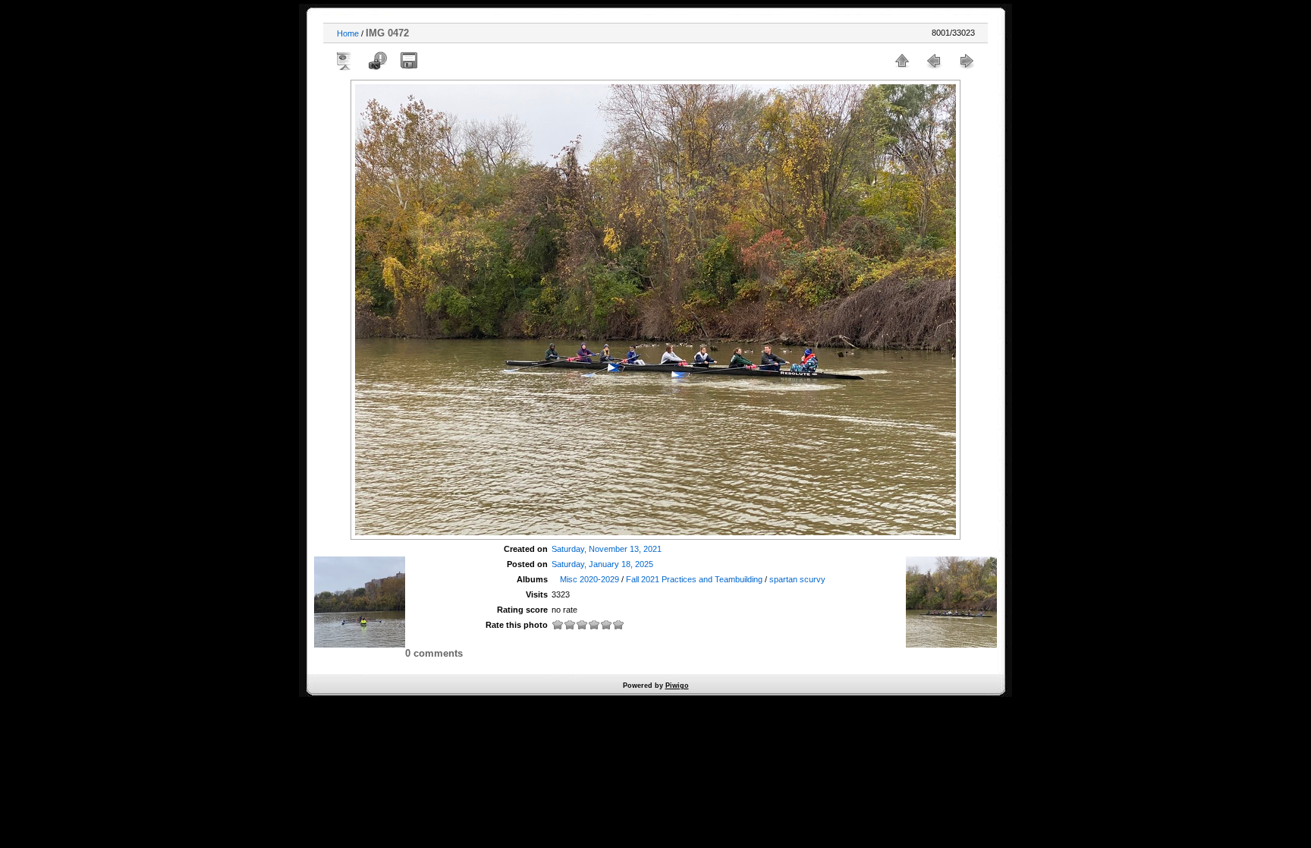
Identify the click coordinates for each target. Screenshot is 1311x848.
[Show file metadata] (377, 61)
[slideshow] (345, 61)
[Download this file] (409, 61)
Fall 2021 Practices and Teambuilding (694, 579)
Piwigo (677, 685)
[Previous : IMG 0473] (934, 61)
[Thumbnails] (902, 61)
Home (348, 33)
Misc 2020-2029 (589, 579)
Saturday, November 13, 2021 (607, 548)
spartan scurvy (797, 579)
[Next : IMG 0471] (966, 61)
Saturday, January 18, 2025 (602, 564)
